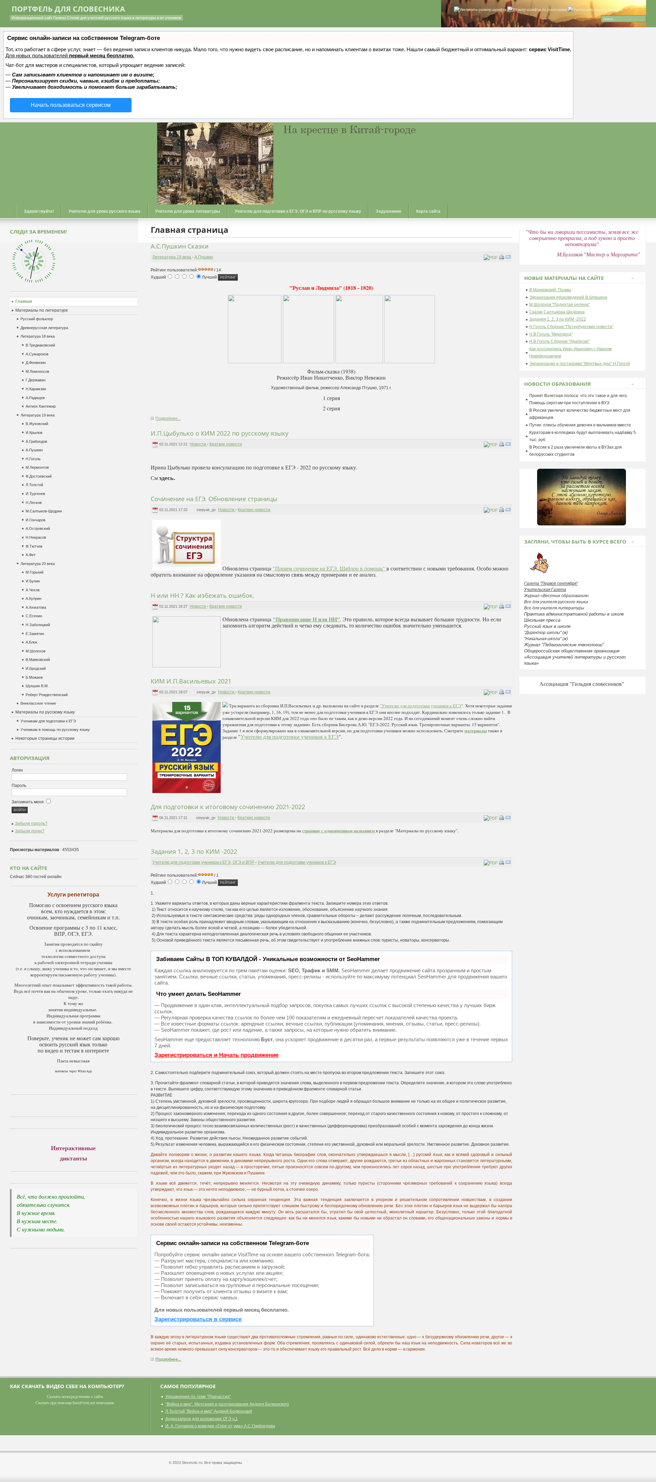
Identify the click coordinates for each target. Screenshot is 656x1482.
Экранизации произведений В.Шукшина (568, 297)
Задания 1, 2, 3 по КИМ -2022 (194, 851)
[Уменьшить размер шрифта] (595, 9)
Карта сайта (428, 211)
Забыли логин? (29, 831)
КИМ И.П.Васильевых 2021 (191, 681)
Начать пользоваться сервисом (71, 105)
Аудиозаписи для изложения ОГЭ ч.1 (201, 1418)
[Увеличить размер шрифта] (480, 9)
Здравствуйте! (39, 211)
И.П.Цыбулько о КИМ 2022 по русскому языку (219, 433)
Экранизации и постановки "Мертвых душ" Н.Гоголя (579, 363)
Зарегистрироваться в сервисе (198, 1319)
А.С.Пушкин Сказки (180, 246)
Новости (198, 444)
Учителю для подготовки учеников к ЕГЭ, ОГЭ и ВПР (203, 862)
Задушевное (388, 211)
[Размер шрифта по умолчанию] (537, 9)
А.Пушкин (203, 257)
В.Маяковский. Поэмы (550, 289)
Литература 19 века (172, 257)
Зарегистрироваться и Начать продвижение (216, 1055)
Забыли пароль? (31, 823)
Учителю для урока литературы (187, 211)
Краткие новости (225, 444)
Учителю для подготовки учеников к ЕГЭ (290, 736)
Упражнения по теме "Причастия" (198, 1396)
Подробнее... (168, 418)
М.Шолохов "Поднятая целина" (559, 304)
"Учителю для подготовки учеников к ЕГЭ (420, 706)
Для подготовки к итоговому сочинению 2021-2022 (228, 807)
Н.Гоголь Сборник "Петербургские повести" (571, 326)
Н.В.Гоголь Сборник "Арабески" (559, 341)
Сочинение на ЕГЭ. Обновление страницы (214, 499)
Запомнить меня (28, 802)
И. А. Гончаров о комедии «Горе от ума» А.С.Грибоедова (220, 1426)
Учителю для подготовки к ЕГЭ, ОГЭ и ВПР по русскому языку (298, 211)
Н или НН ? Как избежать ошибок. (203, 595)
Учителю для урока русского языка (104, 211)
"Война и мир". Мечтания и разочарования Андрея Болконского (227, 1404)
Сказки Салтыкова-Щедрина (557, 312)
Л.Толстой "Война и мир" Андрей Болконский (208, 1411)
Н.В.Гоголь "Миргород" (551, 334)
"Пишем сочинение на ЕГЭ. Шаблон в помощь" (329, 568)
